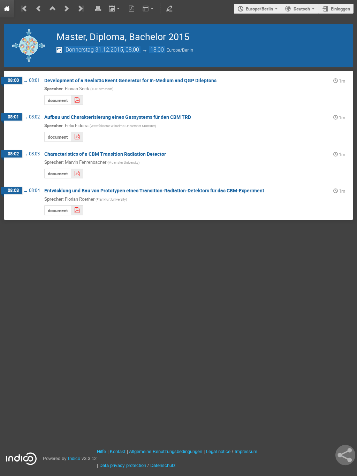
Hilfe (101, 451)
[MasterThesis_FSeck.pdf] (77, 100)
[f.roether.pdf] (77, 210)
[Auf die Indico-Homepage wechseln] (7, 8)
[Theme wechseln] (149, 8)
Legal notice (219, 451)
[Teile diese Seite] (345, 455)
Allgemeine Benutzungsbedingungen (165, 451)
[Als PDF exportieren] (132, 8)
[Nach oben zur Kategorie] (53, 8)
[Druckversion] (98, 8)
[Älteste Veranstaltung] (25, 8)
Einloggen (340, 9)
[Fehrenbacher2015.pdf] (77, 174)
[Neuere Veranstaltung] (67, 8)
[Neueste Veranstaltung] (80, 8)
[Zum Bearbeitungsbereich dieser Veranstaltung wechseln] (169, 8)
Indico (74, 458)
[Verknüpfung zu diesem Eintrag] (221, 80)
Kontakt (118, 451)
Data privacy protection (123, 465)
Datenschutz (163, 465)
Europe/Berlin (259, 9)
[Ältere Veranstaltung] (39, 8)
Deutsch (302, 9)
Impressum (246, 451)
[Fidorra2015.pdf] (77, 137)
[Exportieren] (115, 8)
